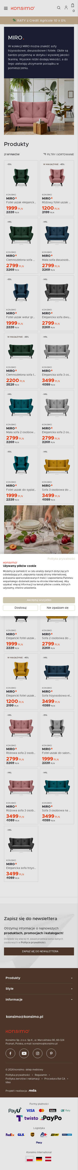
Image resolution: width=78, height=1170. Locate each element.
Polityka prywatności (61, 558)
